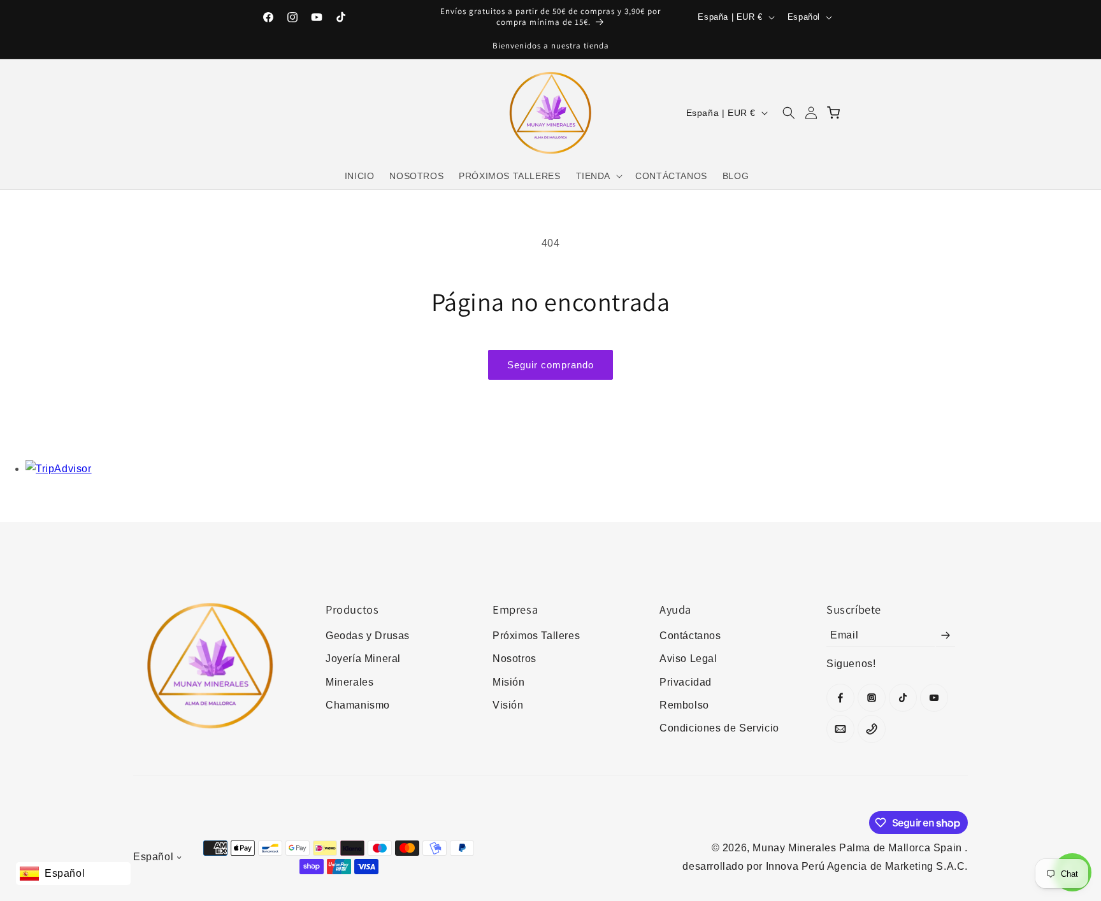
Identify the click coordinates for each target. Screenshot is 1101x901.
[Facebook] (840, 698)
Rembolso (684, 705)
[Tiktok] (903, 698)
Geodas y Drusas (368, 635)
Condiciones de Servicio (719, 728)
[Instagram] (872, 698)
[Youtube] (934, 698)
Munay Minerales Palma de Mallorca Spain (858, 847)
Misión (509, 682)
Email (844, 635)
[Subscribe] (945, 635)
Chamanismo (358, 705)
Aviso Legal (688, 658)
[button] (598, 175)
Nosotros (514, 658)
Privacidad (685, 682)
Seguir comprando (550, 364)
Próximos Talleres (536, 635)
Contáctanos (690, 635)
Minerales (349, 682)
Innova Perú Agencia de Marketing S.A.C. (867, 866)
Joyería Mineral (363, 658)
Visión (508, 705)
